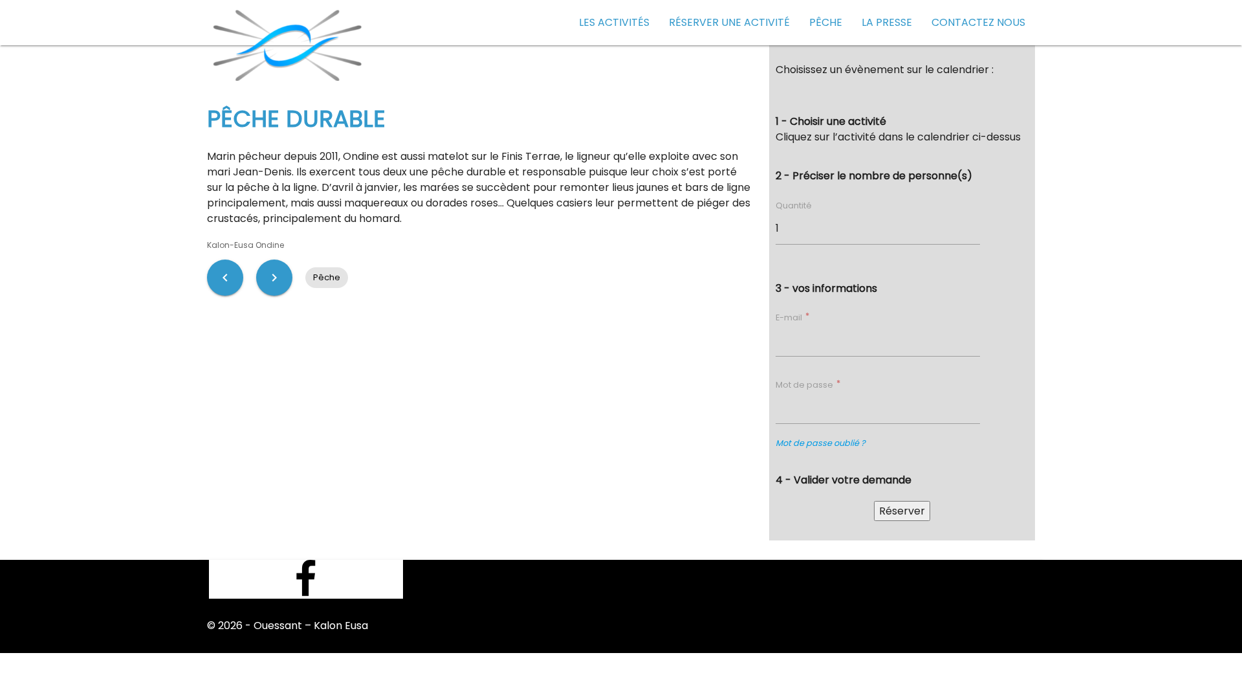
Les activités (614, 22)
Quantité (794, 205)
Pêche (825, 22)
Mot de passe (805, 384)
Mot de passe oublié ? (821, 443)
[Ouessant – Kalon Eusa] (288, 42)
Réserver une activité (729, 22)
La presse (887, 22)
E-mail (790, 317)
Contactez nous (978, 22)
